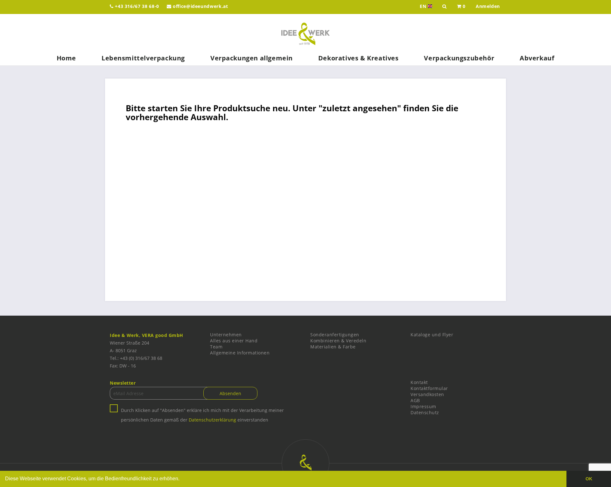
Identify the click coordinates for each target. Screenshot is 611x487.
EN (426, 6)
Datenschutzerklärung (212, 420)
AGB (415, 400)
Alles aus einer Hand (233, 341)
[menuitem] (461, 7)
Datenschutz (425, 412)
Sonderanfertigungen (334, 335)
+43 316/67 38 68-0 (136, 6)
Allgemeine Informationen (240, 353)
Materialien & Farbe (333, 347)
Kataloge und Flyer (432, 335)
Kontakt (419, 382)
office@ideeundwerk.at (199, 6)
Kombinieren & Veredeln (338, 341)
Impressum (423, 406)
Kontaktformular (429, 388)
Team (216, 347)
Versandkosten (427, 394)
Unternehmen (226, 335)
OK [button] (589, 478)
